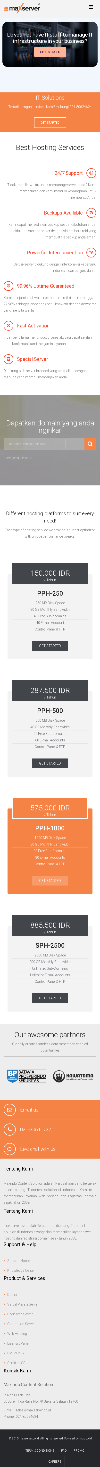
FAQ (64, 1450)
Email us (29, 1110)
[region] (50, 55)
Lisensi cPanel (18, 1343)
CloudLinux (15, 1353)
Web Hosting (17, 1334)
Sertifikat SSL (17, 1363)
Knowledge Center (21, 1270)
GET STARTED (50, 646)
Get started (50, 122)
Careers (54, 1461)
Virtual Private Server (23, 1304)
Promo (79, 1450)
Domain (13, 1295)
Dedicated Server (20, 1314)
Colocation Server (21, 1324)
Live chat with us (38, 1149)
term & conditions (39, 1450)
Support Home (18, 1261)
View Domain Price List (19, 458)
